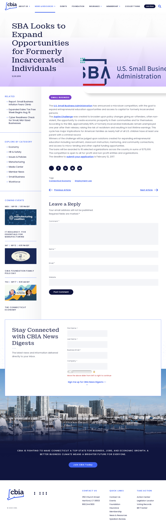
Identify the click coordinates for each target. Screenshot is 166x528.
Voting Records (144, 504)
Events (63, 6)
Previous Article (62, 190)
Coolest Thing (132, 6)
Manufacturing (17, 161)
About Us (23, 6)
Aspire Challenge (63, 116)
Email (52, 263)
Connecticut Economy (60, 180)
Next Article (146, 190)
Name (52, 249)
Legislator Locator (145, 500)
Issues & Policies (17, 156)
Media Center (16, 166)
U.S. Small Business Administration (73, 105)
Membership (112, 6)
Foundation (78, 6)
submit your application (80, 156)
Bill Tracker (142, 508)
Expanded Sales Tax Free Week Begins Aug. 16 (22, 111)
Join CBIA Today (83, 464)
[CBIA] (11, 6)
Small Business (17, 176)
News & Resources (44, 6)
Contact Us (114, 497)
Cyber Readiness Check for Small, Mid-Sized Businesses (22, 120)
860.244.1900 (88, 504)
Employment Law (83, 180)
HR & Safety (15, 151)
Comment (54, 221)
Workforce (14, 181)
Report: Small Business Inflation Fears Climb (21, 103)
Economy (14, 147)
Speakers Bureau (117, 519)
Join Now (150, 6)
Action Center (143, 497)
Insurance (94, 6)
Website (52, 277)
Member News (16, 171)
